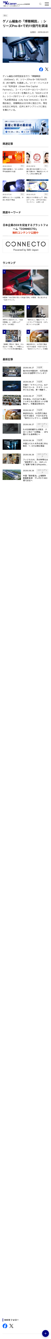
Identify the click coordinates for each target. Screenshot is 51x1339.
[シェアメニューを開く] (45, 1333)
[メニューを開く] (47, 4)
